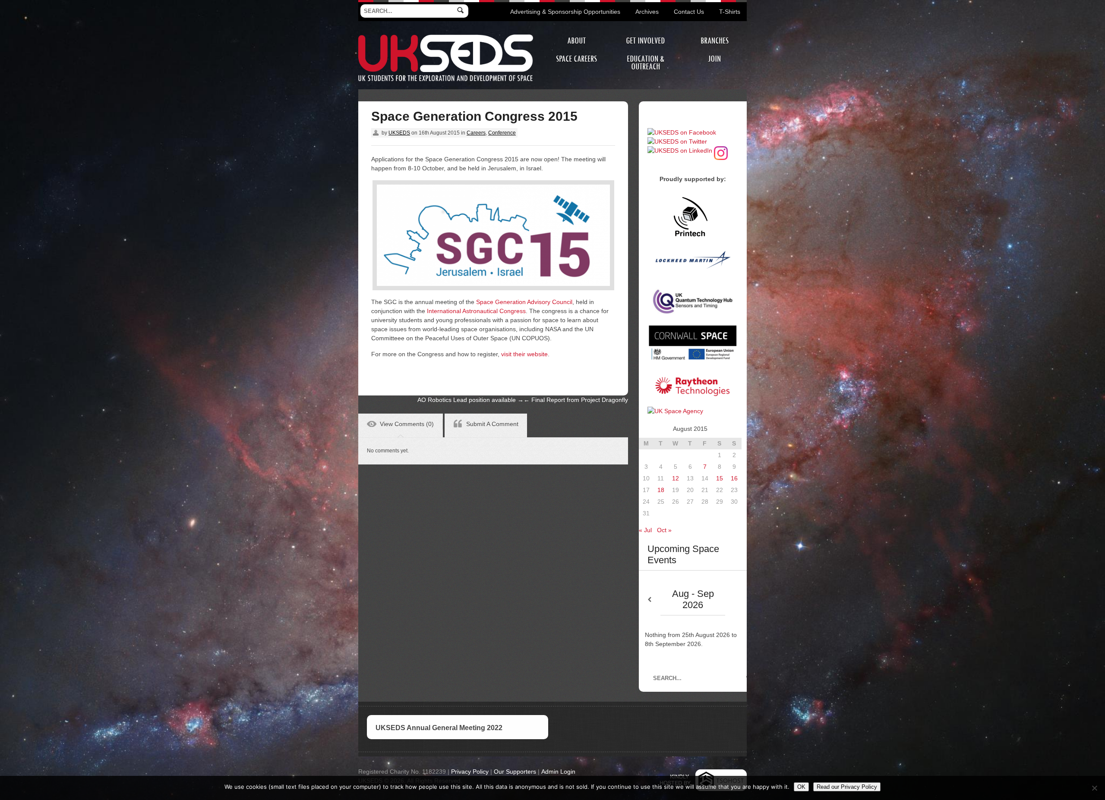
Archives (647, 11)
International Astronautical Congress (476, 310)
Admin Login (558, 771)
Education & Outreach (645, 63)
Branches (715, 41)
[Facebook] (681, 132)
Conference (502, 133)
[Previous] (649, 599)
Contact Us (689, 11)
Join (714, 59)
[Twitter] (677, 141)
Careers (476, 133)
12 (675, 478)
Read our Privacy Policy (847, 787)
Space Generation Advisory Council (524, 301)
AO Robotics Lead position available (470, 399)
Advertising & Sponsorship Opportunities (565, 11)
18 (660, 489)
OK (801, 787)
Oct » (664, 530)
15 (719, 478)
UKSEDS (399, 133)
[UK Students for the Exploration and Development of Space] (445, 35)
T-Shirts (729, 11)
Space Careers (576, 59)
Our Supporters (515, 771)
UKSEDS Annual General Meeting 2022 (439, 727)
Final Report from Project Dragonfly (576, 399)
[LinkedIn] (679, 150)
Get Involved (645, 41)
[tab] (400, 425)
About (576, 41)
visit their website (524, 354)
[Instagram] (721, 150)
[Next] (736, 599)
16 (734, 478)
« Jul (645, 530)
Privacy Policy (470, 771)
